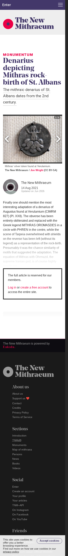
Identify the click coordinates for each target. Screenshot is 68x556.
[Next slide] (57, 139)
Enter (15, 486)
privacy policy (11, 551)
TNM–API (18, 505)
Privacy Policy (20, 412)
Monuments (19, 444)
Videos (16, 468)
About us (17, 393)
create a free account (34, 287)
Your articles (19, 500)
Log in (12, 287)
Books (16, 463)
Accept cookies (49, 540)
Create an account (23, 491)
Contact (17, 403)
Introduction (19, 435)
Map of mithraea (22, 449)
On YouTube (19, 519)
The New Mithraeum (34, 24)
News (15, 458)
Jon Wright (36, 170)
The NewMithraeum (34, 372)
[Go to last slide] (7, 139)
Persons (17, 454)
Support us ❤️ (20, 398)
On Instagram (20, 509)
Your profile (19, 495)
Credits (16, 407)
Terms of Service (22, 417)
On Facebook (20, 514)
